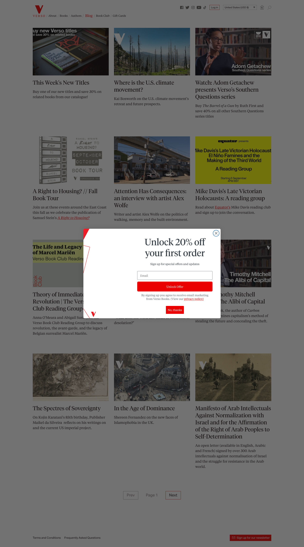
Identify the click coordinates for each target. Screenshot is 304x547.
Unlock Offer (174, 286)
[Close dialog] (216, 233)
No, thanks (175, 310)
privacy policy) (194, 299)
